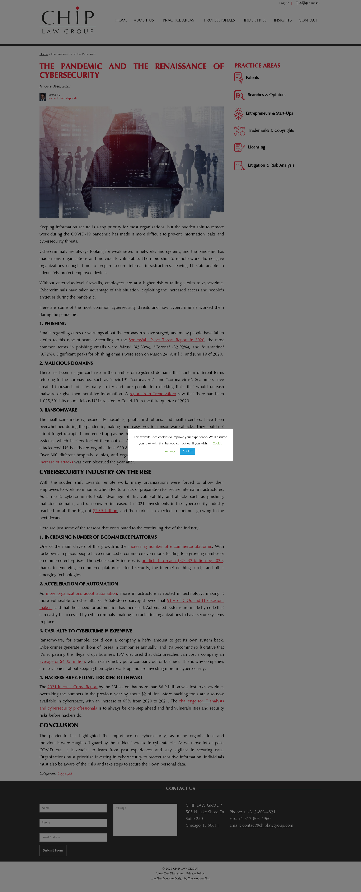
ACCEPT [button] (188, 451)
